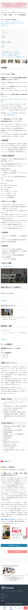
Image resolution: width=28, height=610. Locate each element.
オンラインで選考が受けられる (17, 57)
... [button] (7, 25)
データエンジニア (5, 32)
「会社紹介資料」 (14, 113)
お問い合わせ (4, 597)
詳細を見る (4, 300)
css (23, 22)
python (7, 22)
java (2, 22)
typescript (13, 22)
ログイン (20, 608)
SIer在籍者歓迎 (6, 51)
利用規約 (3, 593)
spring (3, 25)
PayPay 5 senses (7, 266)
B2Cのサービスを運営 (7, 53)
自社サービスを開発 (7, 55)
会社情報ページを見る (14, 545)
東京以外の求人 (17, 53)
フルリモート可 (6, 57)
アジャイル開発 (14, 51)
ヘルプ (2, 599)
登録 (26, 608)
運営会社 (3, 600)
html (19, 22)
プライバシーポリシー (5, 595)
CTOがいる (15, 55)
